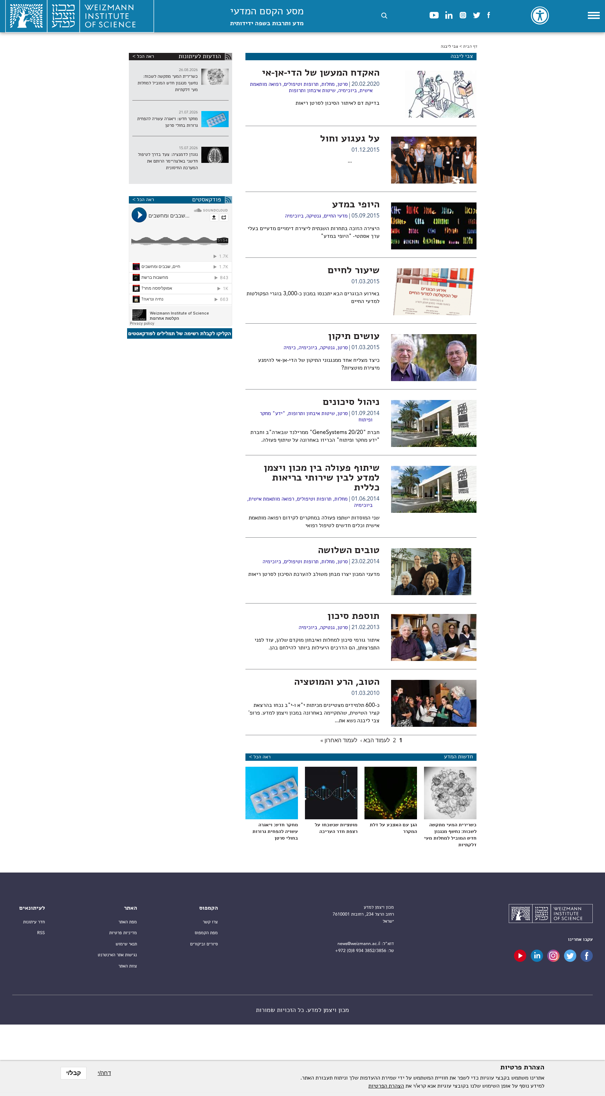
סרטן (343, 84)
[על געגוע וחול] (434, 160)
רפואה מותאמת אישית (271, 499)
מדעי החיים (336, 216)
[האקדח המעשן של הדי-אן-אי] (434, 94)
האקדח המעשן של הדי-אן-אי (321, 73)
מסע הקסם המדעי (267, 17)
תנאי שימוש (126, 944)
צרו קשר (210, 922)
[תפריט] (594, 15)
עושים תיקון (354, 337)
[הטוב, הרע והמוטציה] (434, 703)
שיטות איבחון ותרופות (312, 91)
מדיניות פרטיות (123, 933)
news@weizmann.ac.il (359, 944)
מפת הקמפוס (206, 933)
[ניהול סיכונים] (434, 423)
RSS (41, 933)
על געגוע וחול (350, 139)
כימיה (290, 348)
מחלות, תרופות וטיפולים (309, 84)
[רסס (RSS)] (228, 56)
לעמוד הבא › (375, 740)
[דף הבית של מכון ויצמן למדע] (551, 914)
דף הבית (470, 46)
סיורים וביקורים (204, 944)
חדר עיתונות (34, 922)
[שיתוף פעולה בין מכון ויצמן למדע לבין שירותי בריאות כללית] (434, 489)
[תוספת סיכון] (434, 637)
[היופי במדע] (434, 225)
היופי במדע (356, 205)
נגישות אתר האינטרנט (117, 955)
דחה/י (104, 1073)
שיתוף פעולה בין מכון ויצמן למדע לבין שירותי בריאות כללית (322, 478)
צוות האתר (127, 966)
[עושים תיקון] (434, 357)
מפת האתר (127, 922)
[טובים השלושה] (434, 571)
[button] (384, 15)
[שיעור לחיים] (434, 291)
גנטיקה (313, 216)
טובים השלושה (349, 551)
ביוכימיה (347, 91)
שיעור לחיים (354, 271)
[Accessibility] (540, 15)
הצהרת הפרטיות (386, 1086)
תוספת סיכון (353, 616)
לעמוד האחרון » (338, 740)
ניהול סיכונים (351, 402)
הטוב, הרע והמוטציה (337, 682)
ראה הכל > (260, 756)
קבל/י (73, 1073)
